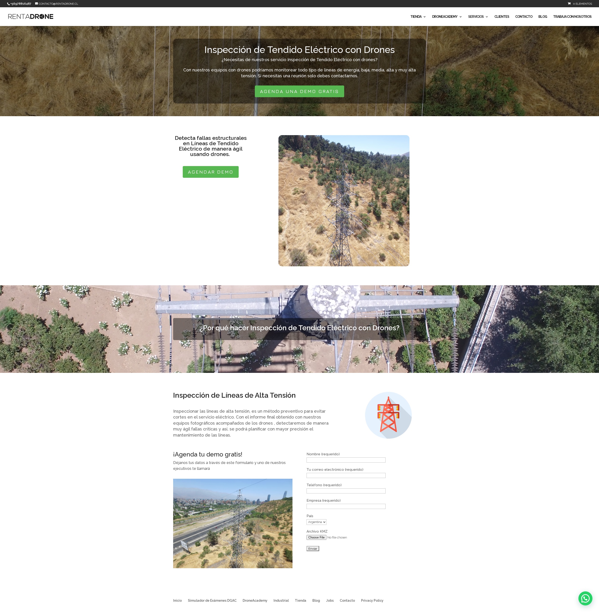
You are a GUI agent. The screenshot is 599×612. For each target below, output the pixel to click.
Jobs (330, 600)
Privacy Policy (372, 600)
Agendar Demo (211, 172)
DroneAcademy (444, 17)
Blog (542, 17)
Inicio (177, 600)
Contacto (523, 17)
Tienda (415, 17)
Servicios (476, 17)
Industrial (281, 600)
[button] (585, 598)
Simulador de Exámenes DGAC (212, 600)
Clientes (501, 17)
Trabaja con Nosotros (572, 17)
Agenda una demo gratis (299, 91)
